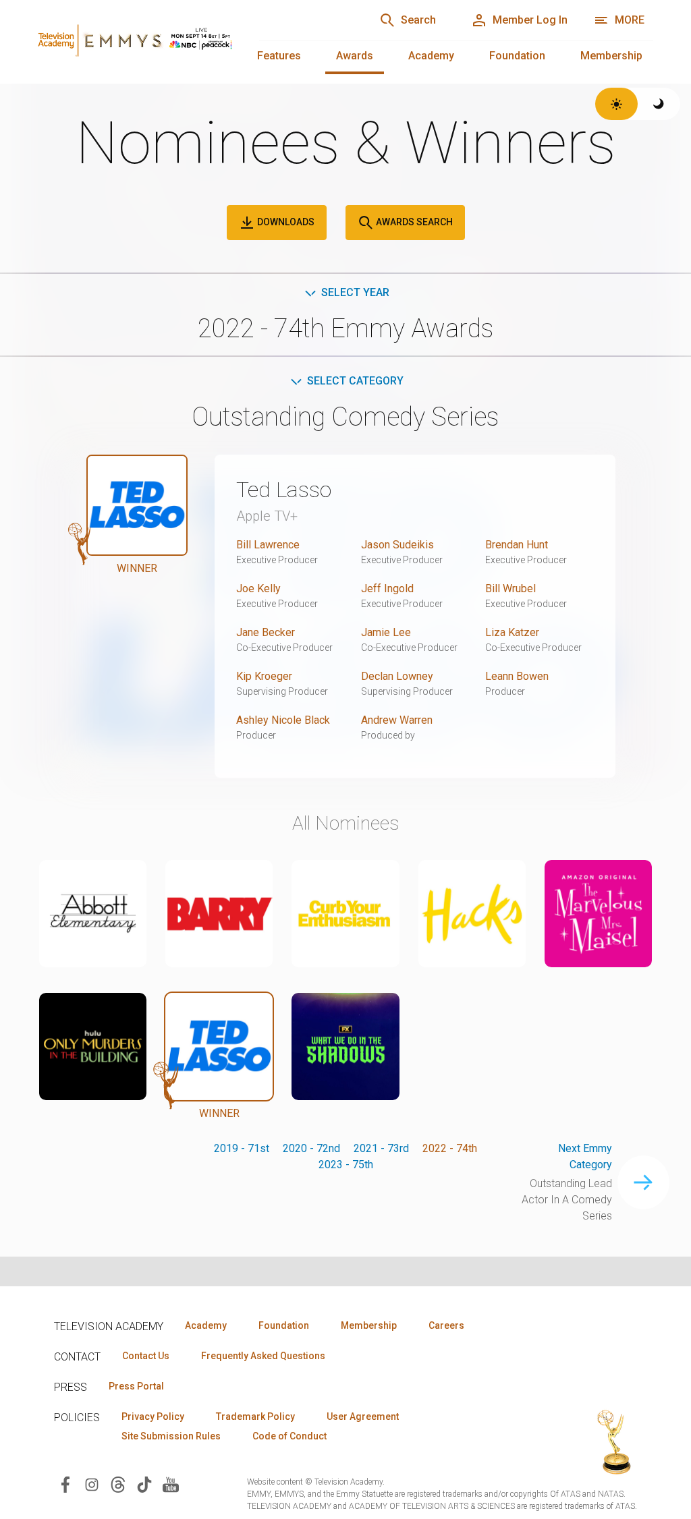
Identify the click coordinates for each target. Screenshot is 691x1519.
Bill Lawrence (268, 544)
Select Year (355, 292)
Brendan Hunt (516, 544)
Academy (431, 55)
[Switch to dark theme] (659, 104)
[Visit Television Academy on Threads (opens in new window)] (118, 1483)
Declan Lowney (397, 676)
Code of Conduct (289, 1436)
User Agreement (363, 1416)
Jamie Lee (386, 632)
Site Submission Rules (171, 1436)
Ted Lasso (283, 490)
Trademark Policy (255, 1416)
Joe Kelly (258, 588)
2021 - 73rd (381, 1148)
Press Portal (136, 1386)
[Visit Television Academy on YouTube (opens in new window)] (170, 1483)
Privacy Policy (152, 1416)
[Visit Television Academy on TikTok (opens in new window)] (144, 1483)
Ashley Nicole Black (283, 720)
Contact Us (145, 1355)
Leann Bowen (517, 676)
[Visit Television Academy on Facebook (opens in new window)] (65, 1483)
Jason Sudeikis (397, 544)
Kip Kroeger (264, 676)
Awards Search (413, 222)
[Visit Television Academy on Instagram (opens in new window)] (91, 1483)
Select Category (355, 380)
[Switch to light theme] (616, 104)
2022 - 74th (449, 1148)
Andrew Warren (397, 720)
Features (279, 55)
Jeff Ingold (387, 588)
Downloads (284, 222)
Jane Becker (265, 632)
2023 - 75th (346, 1164)
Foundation (517, 55)
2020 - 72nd (311, 1148)
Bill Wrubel (510, 588)
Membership (611, 55)
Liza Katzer (512, 632)
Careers (446, 1325)
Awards (354, 55)
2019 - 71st (241, 1148)
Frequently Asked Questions (263, 1355)
